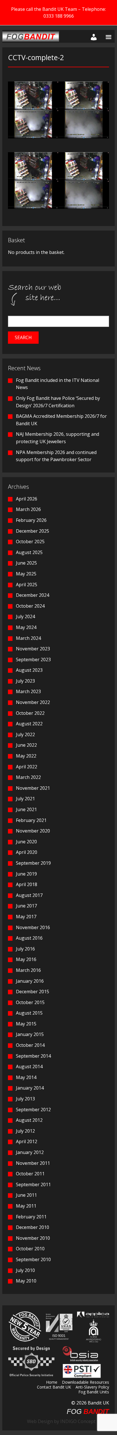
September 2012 (33, 1109)
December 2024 (32, 595)
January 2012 (30, 1152)
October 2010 (30, 1248)
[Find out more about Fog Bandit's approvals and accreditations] (58, 1326)
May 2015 (26, 1024)
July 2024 (25, 616)
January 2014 (30, 1088)
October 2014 (30, 1045)
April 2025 (26, 584)
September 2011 (33, 1184)
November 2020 (33, 831)
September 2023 (33, 659)
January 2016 (30, 981)
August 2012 (29, 1120)
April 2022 (26, 767)
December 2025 (32, 531)
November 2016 (33, 927)
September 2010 (33, 1259)
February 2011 (31, 1217)
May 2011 (26, 1206)
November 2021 (33, 788)
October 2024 (30, 606)
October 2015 (30, 1002)
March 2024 (28, 638)
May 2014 (26, 1077)
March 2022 (28, 777)
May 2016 (26, 959)
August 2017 (29, 895)
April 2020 (26, 852)
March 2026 (28, 509)
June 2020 (26, 841)
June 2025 (26, 563)
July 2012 (25, 1131)
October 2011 (30, 1174)
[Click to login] (92, 36)
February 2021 (31, 820)
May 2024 (26, 627)
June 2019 (26, 874)
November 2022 (33, 702)
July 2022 (25, 734)
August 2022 (29, 723)
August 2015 (29, 1013)
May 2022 (26, 756)
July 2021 (25, 798)
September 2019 (33, 863)
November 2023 (33, 649)
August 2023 (29, 670)
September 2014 (33, 1056)
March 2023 (28, 691)
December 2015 (32, 991)
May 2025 (26, 574)
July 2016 (25, 949)
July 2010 (25, 1270)
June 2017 (26, 906)
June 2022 (26, 745)
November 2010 (33, 1238)
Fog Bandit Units (93, 1392)
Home (51, 1382)
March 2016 (28, 970)
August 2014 (29, 1066)
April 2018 (26, 884)
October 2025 (30, 541)
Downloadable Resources (85, 1382)
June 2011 (26, 1195)
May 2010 (26, 1281)
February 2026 (31, 520)
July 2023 (25, 681)
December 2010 (32, 1227)
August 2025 (29, 552)
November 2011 (33, 1163)
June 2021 (26, 809)
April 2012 (26, 1141)
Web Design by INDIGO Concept (63, 1421)
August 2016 (29, 938)
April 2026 (26, 499)
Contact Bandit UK (54, 1387)
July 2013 (25, 1099)
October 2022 (30, 713)
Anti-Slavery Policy (92, 1387)
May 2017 (26, 916)
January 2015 (30, 1034)
